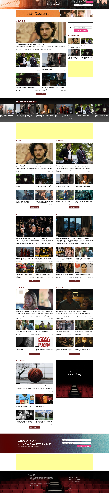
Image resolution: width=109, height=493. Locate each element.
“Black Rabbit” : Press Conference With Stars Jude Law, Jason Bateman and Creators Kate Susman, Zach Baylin (83, 333)
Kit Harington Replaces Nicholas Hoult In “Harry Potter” (30, 44)
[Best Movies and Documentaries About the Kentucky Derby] (44, 399)
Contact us (77, 486)
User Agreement (78, 479)
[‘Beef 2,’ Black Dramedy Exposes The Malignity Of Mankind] (74, 299)
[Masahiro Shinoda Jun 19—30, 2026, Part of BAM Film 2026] (25, 342)
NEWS (19, 140)
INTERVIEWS (61, 214)
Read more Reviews (34, 280)
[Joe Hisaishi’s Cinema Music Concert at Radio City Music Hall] (34, 226)
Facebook (74, 2)
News (37, 7)
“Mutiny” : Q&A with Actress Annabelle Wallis (82, 116)
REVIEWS (20, 214)
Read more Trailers (74, 207)
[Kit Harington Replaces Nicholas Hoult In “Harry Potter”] (41, 32)
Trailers (53, 7)
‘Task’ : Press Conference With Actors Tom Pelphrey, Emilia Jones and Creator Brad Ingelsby (64, 349)
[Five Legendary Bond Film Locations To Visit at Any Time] (44, 415)
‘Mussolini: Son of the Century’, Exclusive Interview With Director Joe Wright (84, 348)
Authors (76, 484)
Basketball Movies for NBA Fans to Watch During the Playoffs (32, 385)
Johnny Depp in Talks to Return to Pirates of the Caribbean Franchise (44, 202)
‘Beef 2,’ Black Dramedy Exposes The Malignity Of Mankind (71, 311)
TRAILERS (60, 140)
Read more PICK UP (41, 93)
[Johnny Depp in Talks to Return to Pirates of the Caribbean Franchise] (44, 195)
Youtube (81, 2)
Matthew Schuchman (38, 261)
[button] (93, 111)
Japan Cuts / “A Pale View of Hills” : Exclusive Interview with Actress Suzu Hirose (83, 276)
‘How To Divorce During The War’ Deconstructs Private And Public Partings (42, 276)
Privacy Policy (77, 481)
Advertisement (77, 483)
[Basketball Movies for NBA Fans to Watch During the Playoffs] (34, 373)
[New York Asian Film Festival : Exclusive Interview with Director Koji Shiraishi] (65, 268)
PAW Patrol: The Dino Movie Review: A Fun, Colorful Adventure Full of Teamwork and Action (24, 276)
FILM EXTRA (21, 360)
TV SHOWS (61, 287)
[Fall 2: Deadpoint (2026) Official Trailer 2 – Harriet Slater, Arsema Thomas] (54, 60)
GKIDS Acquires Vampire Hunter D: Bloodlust (25, 87)
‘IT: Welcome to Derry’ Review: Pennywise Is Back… (62, 332)
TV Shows (64, 7)
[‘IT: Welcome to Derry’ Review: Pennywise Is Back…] (65, 325)
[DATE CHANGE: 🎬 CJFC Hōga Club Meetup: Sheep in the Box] (25, 325)
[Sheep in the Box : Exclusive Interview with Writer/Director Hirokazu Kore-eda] (84, 252)
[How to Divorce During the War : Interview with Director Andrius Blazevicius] (74, 226)
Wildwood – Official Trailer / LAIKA (63, 201)
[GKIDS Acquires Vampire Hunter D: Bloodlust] (28, 79)
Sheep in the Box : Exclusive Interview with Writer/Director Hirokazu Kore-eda (83, 259)
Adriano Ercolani (58, 334)
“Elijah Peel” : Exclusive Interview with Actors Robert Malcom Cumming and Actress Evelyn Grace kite (64, 260)
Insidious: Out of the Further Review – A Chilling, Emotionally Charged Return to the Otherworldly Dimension (24, 260)
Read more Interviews (74, 280)
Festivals (59, 7)
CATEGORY (71, 477)
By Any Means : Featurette (21, 67)
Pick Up (69, 55)
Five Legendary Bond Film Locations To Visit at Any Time (43, 422)
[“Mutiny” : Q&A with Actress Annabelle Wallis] (84, 109)
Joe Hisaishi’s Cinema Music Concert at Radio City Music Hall (32, 238)
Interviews (42, 7)
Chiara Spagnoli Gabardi (39, 277)
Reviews (48, 7)
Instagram (77, 2)
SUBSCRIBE (90, 2)
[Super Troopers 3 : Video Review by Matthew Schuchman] (44, 252)
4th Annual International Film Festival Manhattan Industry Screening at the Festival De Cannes (24, 406)
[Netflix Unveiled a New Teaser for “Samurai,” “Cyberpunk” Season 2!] (25, 195)
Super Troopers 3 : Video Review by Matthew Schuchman (43, 259)
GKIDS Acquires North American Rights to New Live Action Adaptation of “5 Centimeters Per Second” (53, 88)
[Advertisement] (80, 69)
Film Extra (70, 7)
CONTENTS (77, 477)
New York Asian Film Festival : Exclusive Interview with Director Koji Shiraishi (64, 275)
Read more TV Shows (74, 354)
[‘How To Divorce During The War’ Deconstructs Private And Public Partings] (44, 268)
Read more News (34, 207)
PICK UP (22, 20)
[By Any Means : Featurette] (28, 60)
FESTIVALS (21, 287)
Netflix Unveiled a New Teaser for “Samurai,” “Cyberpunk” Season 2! (23, 202)
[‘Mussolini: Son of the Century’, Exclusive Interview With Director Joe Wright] (84, 342)
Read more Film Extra (34, 427)
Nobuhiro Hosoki (18, 51)
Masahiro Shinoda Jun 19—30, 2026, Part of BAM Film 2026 (24, 348)
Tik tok (84, 2)
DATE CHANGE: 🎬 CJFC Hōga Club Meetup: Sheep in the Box (23, 332)
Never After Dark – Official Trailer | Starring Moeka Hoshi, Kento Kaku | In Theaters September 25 (83, 186)
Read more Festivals (34, 354)
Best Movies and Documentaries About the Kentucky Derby (43, 406)
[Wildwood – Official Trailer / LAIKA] (65, 195)
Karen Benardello (19, 118)
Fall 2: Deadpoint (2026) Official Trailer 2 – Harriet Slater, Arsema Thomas (52, 68)
